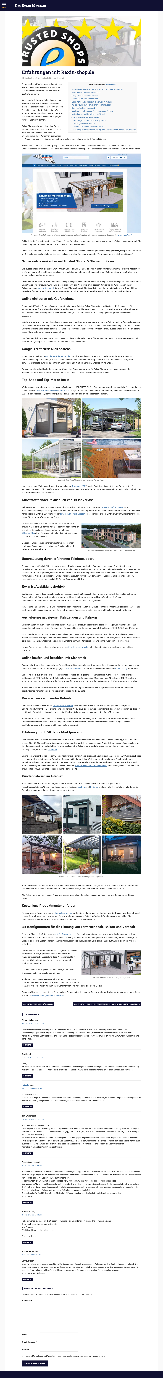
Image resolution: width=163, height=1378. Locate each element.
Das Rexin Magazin (30, 5)
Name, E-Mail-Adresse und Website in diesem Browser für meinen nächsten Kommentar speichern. (66, 1356)
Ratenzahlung (121, 668)
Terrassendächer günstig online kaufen (46, 995)
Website (25, 1349)
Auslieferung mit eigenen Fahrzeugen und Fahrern (91, 111)
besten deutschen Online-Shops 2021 (53, 390)
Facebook (81, 787)
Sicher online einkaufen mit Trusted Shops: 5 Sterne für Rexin (96, 89)
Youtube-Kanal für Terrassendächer (91, 765)
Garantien (52, 749)
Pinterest (94, 787)
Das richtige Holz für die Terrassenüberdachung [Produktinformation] (106, 1004)
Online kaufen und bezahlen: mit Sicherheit (88, 114)
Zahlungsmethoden (73, 668)
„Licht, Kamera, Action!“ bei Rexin (38, 1004)
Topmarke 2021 (79, 486)
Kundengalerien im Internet (82, 123)
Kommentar (27, 1300)
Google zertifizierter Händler (57, 356)
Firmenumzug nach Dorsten (72, 514)
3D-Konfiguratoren (63, 934)
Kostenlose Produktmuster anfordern (86, 126)
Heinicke (25, 1085)
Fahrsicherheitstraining (78, 647)
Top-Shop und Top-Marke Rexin (83, 99)
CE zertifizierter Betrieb (63, 705)
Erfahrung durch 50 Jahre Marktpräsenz (87, 120)
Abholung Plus (28, 533)
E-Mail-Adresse (29, 1342)
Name (25, 1335)
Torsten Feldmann (48, 78)
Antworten (27, 1045)
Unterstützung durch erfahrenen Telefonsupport (90, 105)
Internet (60, 78)
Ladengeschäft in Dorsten (112, 507)
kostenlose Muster (63, 913)
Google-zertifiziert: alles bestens (83, 96)
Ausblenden (111, 84)
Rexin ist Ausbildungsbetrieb (82, 108)
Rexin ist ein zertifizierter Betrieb (84, 117)
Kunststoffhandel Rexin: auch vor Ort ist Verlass (90, 102)
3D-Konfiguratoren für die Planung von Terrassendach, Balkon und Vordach (102, 130)
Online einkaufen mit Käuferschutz (85, 92)
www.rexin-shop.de (125, 235)
